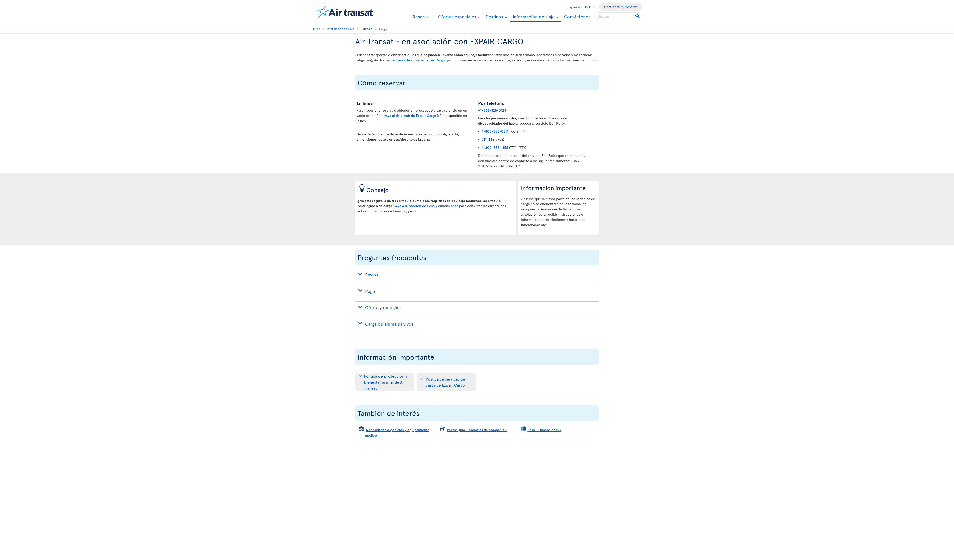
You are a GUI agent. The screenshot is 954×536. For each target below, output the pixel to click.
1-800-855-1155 (495, 147)
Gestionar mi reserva (620, 6)
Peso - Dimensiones (544, 429)
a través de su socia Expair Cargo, (419, 60)
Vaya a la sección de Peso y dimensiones (426, 205)
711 (484, 139)
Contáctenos (577, 16)
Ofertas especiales (456, 16)
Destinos (493, 16)
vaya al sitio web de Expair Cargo (410, 115)
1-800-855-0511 (495, 131)
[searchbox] (618, 16)
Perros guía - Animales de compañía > (477, 429)
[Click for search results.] (638, 16)
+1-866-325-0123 (492, 110)
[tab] (384, 382)
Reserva (420, 16)
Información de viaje (533, 17)
